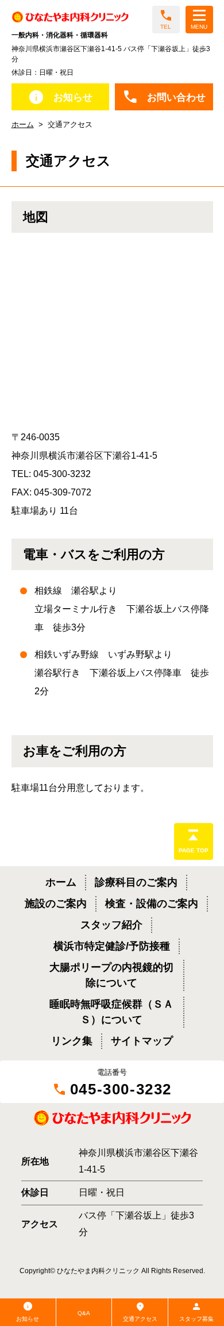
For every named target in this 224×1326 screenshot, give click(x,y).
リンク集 (71, 1041)
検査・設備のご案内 (151, 903)
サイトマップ (142, 1041)
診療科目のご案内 (136, 882)
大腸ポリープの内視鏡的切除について (111, 975)
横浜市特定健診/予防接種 (111, 946)
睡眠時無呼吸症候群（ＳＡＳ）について (111, 1011)
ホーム (22, 124)
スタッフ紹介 (111, 925)
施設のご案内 (56, 903)
